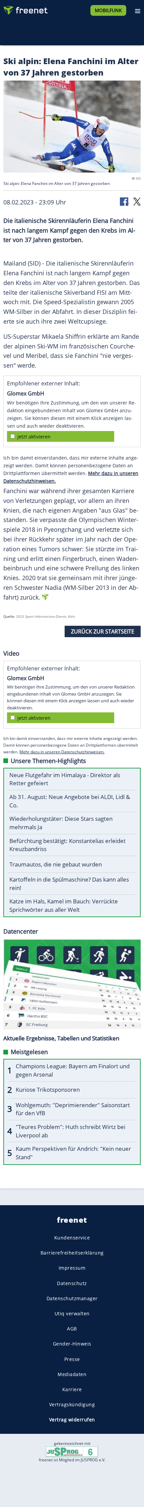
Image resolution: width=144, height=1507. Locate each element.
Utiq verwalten (72, 1313)
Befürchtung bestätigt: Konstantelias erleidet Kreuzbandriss (67, 845)
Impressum (72, 1268)
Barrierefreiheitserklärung (72, 1253)
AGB (72, 1328)
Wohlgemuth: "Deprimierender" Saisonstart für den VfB (73, 1109)
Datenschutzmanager (72, 1298)
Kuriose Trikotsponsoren (48, 1089)
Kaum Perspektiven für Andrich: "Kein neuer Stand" (73, 1153)
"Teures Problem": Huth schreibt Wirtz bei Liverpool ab (70, 1131)
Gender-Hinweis (72, 1343)
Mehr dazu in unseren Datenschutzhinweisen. (61, 752)
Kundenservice (72, 1237)
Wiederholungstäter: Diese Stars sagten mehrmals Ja (61, 823)
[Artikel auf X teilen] (137, 201)
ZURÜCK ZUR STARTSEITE (102, 631)
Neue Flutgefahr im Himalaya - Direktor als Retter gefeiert (64, 779)
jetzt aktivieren (34, 436)
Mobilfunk (108, 10)
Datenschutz (72, 1283)
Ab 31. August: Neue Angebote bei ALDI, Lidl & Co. (69, 801)
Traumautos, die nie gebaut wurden (55, 864)
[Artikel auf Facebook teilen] (124, 201)
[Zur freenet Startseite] (25, 8)
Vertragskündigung (72, 1404)
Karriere (72, 1389)
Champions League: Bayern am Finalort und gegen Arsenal (73, 1070)
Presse (72, 1359)
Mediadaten (72, 1374)
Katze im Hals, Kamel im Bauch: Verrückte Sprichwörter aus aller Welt (63, 905)
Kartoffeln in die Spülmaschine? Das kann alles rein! (69, 884)
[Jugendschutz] (72, 1451)
